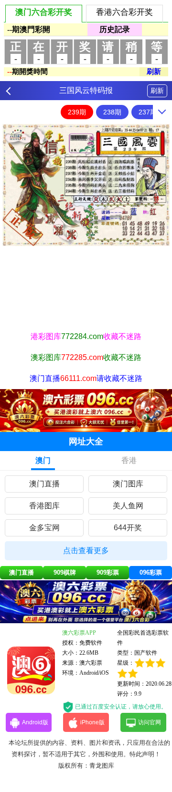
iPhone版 (92, 722)
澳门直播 (44, 484)
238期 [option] (112, 112)
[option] (86, 185)
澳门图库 (128, 484)
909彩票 (108, 572)
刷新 (157, 90)
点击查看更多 (86, 550)
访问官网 (149, 722)
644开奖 (128, 528)
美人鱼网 (128, 506)
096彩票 (151, 572)
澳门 (43, 460)
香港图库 (44, 506)
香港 (129, 460)
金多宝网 (44, 528)
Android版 (35, 722)
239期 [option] (77, 112)
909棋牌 (65, 572)
